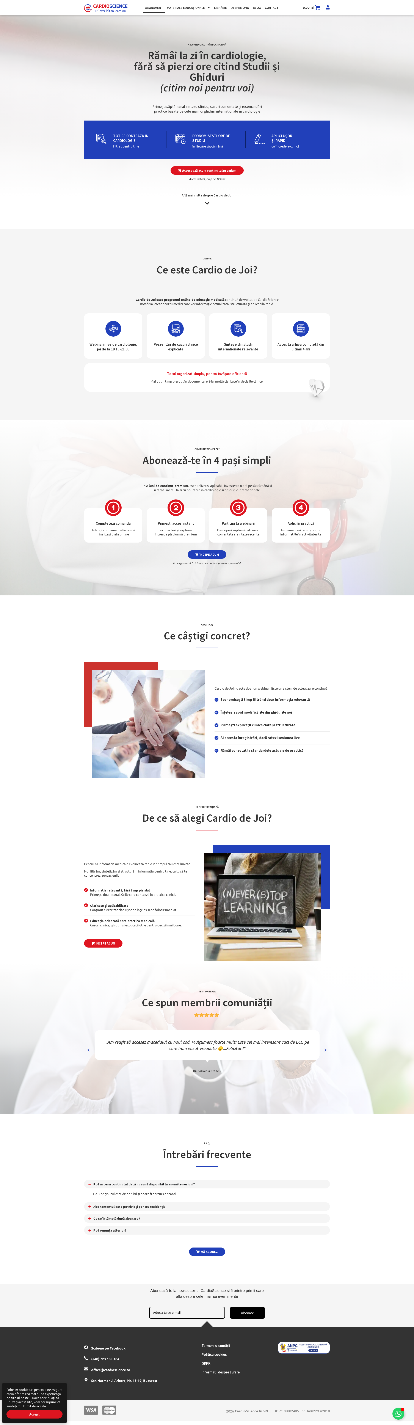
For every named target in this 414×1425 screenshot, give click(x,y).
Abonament (154, 8)
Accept (34, 1414)
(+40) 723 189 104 (105, 1358)
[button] (207, 170)
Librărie (220, 8)
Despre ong (240, 8)
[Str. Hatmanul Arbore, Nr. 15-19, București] (86, 1380)
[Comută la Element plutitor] (398, 1414)
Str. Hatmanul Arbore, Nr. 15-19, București (124, 1380)
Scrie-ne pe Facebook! (109, 1348)
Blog (257, 8)
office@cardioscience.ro (110, 1369)
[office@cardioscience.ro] (86, 1369)
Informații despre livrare (221, 1372)
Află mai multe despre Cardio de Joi (207, 195)
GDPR (206, 1363)
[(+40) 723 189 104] (86, 1358)
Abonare (247, 1312)
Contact (271, 8)
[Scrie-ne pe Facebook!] (86, 1347)
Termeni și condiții (216, 1345)
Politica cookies (214, 1354)
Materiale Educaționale (186, 8)
